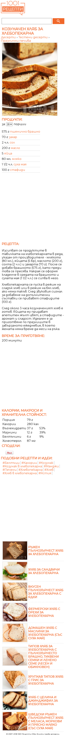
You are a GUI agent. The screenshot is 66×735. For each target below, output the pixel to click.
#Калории (29, 463)
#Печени (10, 469)
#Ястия (44, 473)
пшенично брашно (25, 131)
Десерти (8, 37)
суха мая (20, 164)
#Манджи (51, 466)
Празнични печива (16, 40)
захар (13, 137)
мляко (16, 159)
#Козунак (46, 463)
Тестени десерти (33, 37)
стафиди (17, 170)
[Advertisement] (33, 208)
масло (15, 148)
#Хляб (49, 469)
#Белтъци (11, 463)
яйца (8, 153)
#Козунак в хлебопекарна (22, 466)
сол (12, 142)
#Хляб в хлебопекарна (20, 473)
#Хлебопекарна (31, 469)
